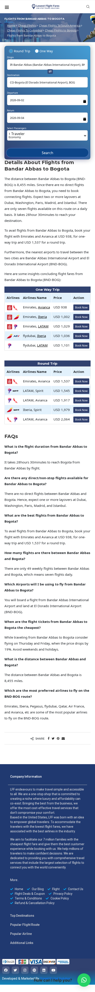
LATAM (43, 328)
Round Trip (22, 51)
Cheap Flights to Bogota (61, 30)
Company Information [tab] (26, 778)
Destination (13, 75)
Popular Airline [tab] (21, 935)
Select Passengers (16, 128)
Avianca (44, 308)
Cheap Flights (27, 25)
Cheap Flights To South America (59, 25)
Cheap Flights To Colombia (24, 30)
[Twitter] (15, 971)
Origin (10, 57)
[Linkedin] (44, 971)
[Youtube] (53, 971)
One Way (46, 51)
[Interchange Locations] (50, 71)
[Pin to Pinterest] (58, 739)
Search (47, 155)
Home (11, 25)
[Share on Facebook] (48, 739)
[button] (84, 980)
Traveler (17, 135)
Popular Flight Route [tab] (25, 926)
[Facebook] (6, 971)
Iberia (42, 318)
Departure (12, 92)
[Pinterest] (34, 971)
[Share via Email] (63, 739)
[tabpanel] (47, 847)
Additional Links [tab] (21, 944)
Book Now (81, 309)
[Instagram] (24, 971)
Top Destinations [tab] (22, 917)
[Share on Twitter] (53, 739)
